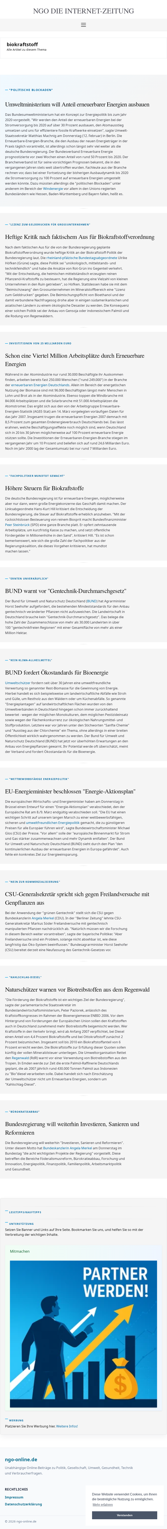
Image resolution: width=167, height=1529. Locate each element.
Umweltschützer (18, 683)
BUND (92, 601)
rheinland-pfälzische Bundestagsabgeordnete (81, 258)
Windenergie (53, 188)
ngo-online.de (21, 1459)
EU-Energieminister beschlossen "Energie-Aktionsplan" (70, 791)
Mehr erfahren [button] (103, 1504)
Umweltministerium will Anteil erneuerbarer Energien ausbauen (77, 104)
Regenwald (20, 1058)
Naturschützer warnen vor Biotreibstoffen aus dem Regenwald (77, 989)
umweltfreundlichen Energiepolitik (53, 822)
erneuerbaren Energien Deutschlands (40, 385)
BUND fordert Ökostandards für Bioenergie (56, 672)
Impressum (14, 1497)
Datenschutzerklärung (23, 1504)
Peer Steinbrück (17, 525)
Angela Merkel (43, 918)
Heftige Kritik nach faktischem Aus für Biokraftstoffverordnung (80, 236)
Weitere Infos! (67, 1426)
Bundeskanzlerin (56, 1148)
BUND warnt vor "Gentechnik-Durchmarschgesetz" (65, 590)
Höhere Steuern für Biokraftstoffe (44, 488)
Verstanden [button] (125, 1515)
